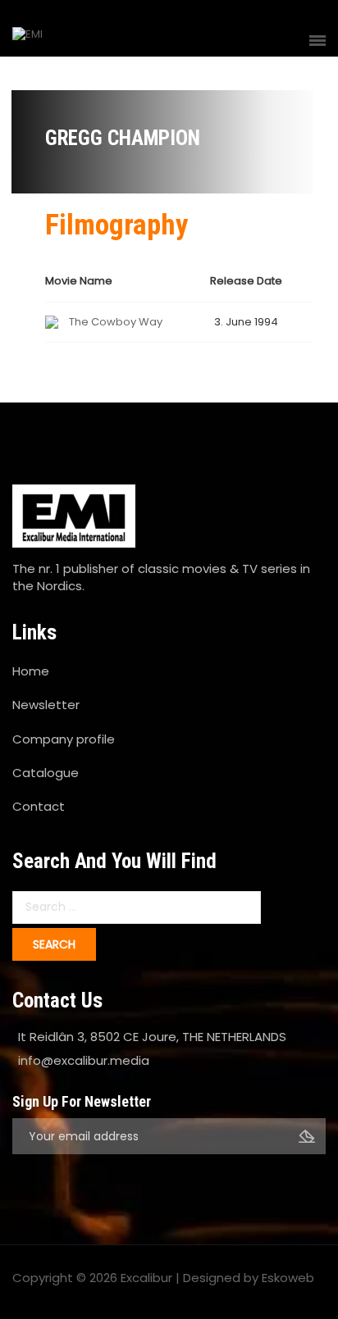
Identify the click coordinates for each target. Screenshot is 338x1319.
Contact (38, 806)
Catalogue (45, 772)
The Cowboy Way (115, 322)
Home (30, 671)
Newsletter (46, 704)
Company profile (63, 739)
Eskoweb (288, 1277)
